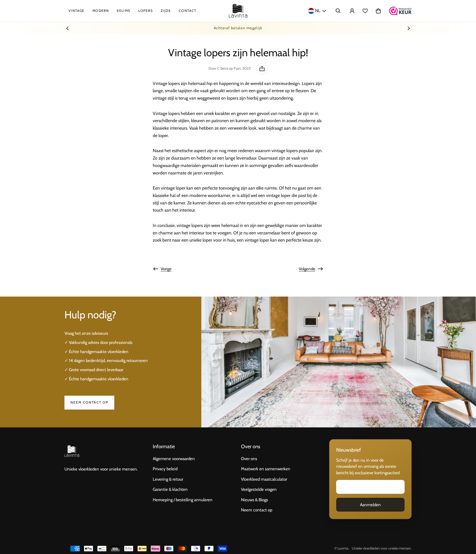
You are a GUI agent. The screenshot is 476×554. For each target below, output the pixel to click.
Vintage (76, 10)
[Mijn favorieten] (365, 11)
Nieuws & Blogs (254, 499)
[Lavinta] (238, 11)
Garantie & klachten (170, 489)
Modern (100, 10)
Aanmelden (370, 504)
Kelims (123, 10)
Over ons (249, 458)
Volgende (307, 268)
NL (317, 10)
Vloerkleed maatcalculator (264, 479)
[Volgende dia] (409, 28)
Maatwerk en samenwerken (265, 468)
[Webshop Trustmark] (400, 11)
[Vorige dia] (67, 28)
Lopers (145, 10)
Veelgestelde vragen (259, 489)
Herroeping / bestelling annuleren (182, 499)
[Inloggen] (352, 11)
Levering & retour (168, 479)
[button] (338, 11)
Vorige (166, 268)
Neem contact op (89, 402)
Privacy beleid (165, 468)
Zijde (166, 10)
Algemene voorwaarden (174, 458)
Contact (187, 10)
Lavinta (342, 548)
